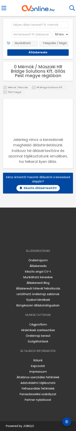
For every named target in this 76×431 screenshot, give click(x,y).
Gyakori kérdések (38, 300)
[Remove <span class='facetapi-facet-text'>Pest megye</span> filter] (5, 92)
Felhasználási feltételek (38, 389)
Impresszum (38, 372)
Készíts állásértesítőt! (40, 188)
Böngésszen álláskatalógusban (38, 305)
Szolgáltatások (38, 341)
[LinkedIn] (42, 239)
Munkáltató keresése (38, 277)
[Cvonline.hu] (38, 7)
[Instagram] (35, 239)
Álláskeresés (38, 266)
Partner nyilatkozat (38, 400)
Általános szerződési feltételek (38, 377)
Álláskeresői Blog (38, 283)
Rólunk (38, 360)
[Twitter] (48, 239)
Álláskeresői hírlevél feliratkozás (38, 288)
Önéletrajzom (38, 260)
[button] (9, 43)
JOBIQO (28, 426)
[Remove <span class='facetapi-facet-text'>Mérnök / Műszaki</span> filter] (5, 87)
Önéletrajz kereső (38, 336)
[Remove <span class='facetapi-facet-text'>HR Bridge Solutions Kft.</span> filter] (34, 87)
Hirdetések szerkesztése (38, 330)
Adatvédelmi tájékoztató (38, 383)
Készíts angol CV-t (38, 272)
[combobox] (40, 25)
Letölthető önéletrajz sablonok (38, 294)
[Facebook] (29, 239)
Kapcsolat (38, 366)
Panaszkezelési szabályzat (38, 394)
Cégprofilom (38, 324)
